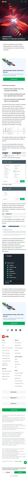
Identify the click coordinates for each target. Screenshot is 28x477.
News (16, 359)
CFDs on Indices (6, 353)
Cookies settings (18, 461)
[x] (20, 330)
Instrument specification (5, 364)
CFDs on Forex (5, 350)
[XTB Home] (4, 2)
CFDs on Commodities (7, 348)
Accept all (20, 472)
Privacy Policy (18, 375)
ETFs (3, 345)
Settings (8, 472)
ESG (16, 367)
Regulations (17, 378)
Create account (14, 79)
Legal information (19, 373)
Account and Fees (6, 361)
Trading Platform (19, 348)
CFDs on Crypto (5, 355)
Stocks (3, 342)
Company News (18, 386)
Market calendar (6, 376)
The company (18, 342)
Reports (16, 361)
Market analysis (6, 373)
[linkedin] (11, 330)
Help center (4, 379)
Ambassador (18, 345)
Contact (16, 350)
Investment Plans (6, 358)
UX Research (18, 353)
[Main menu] (25, 1)
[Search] (21, 1)
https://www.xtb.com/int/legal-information (11, 436)
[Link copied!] (7, 330)
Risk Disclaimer (18, 380)
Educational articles (6, 371)
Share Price (17, 364)
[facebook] (16, 330)
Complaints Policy (19, 383)
